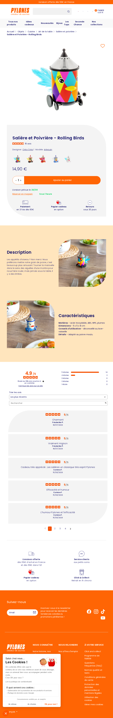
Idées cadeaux (29, 23)
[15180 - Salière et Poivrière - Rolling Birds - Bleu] (55, 159)
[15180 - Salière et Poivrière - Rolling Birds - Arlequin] (17, 159)
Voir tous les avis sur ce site (30, 386)
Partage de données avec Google (21, 693)
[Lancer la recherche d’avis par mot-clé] (106, 403)
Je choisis (31, 704)
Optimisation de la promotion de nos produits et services (30, 691)
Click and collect (92, 651)
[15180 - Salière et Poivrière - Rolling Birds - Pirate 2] (30, 159)
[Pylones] (20, 11)
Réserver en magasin (22, 194)
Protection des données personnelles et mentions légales (93, 688)
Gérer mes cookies (93, 704)
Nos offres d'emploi (68, 651)
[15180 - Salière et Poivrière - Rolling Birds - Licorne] (68, 159)
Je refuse (12, 704)
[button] (5, 713)
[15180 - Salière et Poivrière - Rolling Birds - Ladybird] (43, 159)
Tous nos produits (12, 23)
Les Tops (66, 23)
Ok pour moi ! (51, 704)
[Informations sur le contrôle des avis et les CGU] (43, 381)
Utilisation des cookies (91, 699)
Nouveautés (47, 23)
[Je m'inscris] (34, 612)
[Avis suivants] (70, 529)
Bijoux (59, 23)
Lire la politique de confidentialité (19, 682)
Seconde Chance (79, 23)
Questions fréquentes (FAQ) (93, 664)
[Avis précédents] (45, 528)
